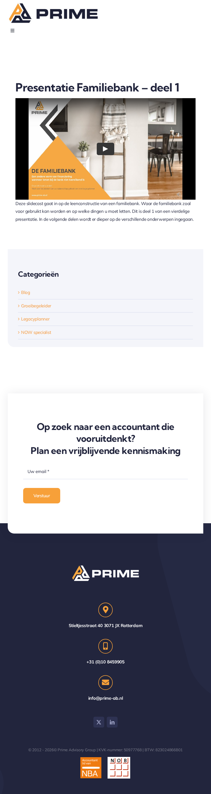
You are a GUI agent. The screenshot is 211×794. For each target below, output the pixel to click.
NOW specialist (36, 332)
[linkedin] (112, 722)
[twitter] (98, 722)
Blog (25, 292)
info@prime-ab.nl (105, 698)
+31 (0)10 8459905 (105, 661)
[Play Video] (105, 149)
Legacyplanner (35, 319)
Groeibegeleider (36, 305)
